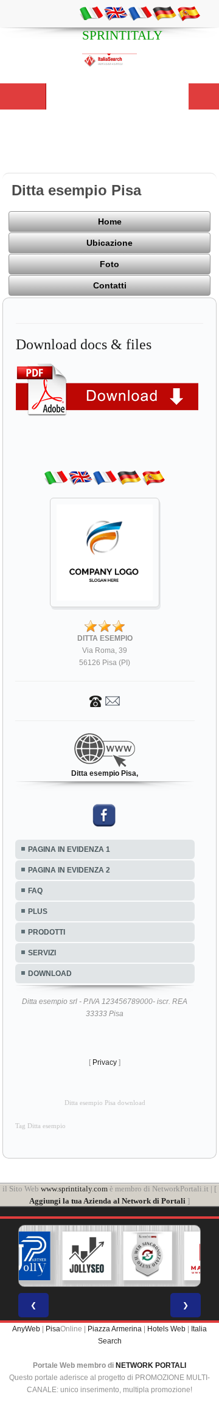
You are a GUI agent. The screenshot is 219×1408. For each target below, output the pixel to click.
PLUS (37, 911)
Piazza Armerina (115, 1329)
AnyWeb (26, 1329)
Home (110, 221)
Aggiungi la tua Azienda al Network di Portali (107, 1200)
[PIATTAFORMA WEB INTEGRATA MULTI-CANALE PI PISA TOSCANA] (147, 1256)
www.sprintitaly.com (74, 1188)
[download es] (188, 12)
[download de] (164, 12)
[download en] (115, 12)
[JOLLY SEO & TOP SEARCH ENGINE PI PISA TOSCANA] (87, 1256)
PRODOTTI (46, 932)
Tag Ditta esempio (40, 1126)
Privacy (104, 1062)
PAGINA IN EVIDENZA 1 (69, 849)
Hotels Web (166, 1329)
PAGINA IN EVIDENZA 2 (69, 870)
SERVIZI (42, 953)
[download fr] (140, 12)
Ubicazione (109, 243)
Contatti (110, 285)
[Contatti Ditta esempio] (104, 700)
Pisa (53, 1329)
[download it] (91, 12)
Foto (109, 264)
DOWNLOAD (50, 973)
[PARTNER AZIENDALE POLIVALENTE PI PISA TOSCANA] (26, 1256)
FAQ (35, 891)
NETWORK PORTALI (151, 1365)
